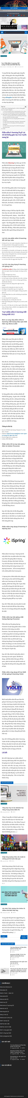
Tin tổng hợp (3, 56)
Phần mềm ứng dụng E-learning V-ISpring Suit (15, 121)
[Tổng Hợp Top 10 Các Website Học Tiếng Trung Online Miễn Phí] (14, 793)
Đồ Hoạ (3, 1002)
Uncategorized (5, 1036)
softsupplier (8, 97)
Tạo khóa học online (7, 269)
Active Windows (6, 987)
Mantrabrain (21, 1096)
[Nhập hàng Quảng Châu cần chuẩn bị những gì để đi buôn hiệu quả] (14, 843)
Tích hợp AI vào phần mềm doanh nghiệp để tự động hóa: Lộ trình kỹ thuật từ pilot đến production (18, 970)
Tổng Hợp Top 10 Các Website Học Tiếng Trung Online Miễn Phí (13, 808)
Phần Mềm (4, 1024)
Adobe (3, 990)
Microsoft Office (6, 1017)
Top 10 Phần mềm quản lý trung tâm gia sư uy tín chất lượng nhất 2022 (24, 936)
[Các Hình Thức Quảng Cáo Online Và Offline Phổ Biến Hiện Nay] (14, 894)
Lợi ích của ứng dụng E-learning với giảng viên (14, 112)
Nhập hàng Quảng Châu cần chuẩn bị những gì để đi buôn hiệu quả (13, 858)
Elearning (11, 163)
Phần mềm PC (5, 1027)
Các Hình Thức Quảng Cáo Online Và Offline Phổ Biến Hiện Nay (13, 909)
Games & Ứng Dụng (7, 1005)
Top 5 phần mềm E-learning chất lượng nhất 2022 (13, 114)
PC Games (4, 1020)
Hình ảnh (4, 1008)
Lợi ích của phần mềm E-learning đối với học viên (15, 111)
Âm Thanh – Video (6, 993)
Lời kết (3, 128)
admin (12, 67)
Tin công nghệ (5, 1030)
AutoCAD (4, 999)
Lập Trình (4, 1014)
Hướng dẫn (4, 1011)
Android (4, 996)
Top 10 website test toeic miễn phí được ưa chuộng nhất (4, 936)
